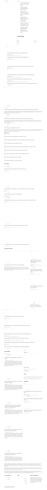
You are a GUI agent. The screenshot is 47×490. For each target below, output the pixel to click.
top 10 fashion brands (27, 376)
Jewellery (28, 396)
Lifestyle (8, 186)
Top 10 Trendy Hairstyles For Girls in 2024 (12, 157)
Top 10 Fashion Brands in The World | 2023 (13, 143)
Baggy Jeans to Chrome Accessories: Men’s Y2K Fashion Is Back (20, 66)
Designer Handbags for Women (31, 377)
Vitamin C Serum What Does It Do (37, 378)
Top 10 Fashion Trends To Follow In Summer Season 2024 (16, 150)
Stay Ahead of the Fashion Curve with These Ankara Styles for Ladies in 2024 (20, 146)
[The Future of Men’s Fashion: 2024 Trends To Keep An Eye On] (23, 235)
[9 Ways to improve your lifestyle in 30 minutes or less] (23, 166)
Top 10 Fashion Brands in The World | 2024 (13, 160)
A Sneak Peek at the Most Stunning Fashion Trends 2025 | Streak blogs (18, 118)
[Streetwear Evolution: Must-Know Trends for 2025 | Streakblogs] (14, 372)
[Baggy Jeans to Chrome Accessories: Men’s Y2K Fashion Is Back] (25, 62)
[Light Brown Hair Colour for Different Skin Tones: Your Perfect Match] (36, 254)
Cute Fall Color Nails (30, 378)
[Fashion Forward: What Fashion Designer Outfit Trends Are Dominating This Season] (23, 96)
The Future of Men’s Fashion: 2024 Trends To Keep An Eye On (16, 153)
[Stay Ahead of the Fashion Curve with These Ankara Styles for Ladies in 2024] (23, 196)
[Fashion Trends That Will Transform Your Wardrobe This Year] (25, 77)
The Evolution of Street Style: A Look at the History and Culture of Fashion (19, 139)
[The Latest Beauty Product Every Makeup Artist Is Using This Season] (14, 444)
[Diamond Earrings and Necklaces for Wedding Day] (36, 295)
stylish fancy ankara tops (34, 376)
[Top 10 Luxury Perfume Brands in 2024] (23, 122)
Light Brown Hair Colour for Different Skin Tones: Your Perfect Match (35, 261)
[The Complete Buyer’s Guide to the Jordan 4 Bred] (25, 49)
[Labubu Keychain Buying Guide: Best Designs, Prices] (25, 55)
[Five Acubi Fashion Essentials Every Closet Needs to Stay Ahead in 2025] (14, 420)
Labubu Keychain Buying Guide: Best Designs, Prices (24, 8)
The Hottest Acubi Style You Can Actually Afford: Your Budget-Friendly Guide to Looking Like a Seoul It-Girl (13, 406)
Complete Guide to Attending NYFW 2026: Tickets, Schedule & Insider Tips (24, 30)
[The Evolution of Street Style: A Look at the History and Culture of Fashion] (23, 178)
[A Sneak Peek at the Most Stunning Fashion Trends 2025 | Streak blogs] (23, 113)
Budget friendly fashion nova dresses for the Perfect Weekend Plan (20, 74)
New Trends (18, 40)
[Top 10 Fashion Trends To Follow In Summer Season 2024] (23, 212)
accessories (26, 370)
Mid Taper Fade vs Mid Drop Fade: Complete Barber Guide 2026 (36, 270)
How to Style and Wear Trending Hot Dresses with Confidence (16, 346)
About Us (18, 43)
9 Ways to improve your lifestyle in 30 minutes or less (15, 136)
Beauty (18, 42)
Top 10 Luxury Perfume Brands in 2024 (12, 127)
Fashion (18, 41)
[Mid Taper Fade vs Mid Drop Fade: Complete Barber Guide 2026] (36, 265)
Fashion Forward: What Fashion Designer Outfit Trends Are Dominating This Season (21, 109)
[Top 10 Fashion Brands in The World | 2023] (23, 191)
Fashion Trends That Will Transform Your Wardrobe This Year (24, 24)
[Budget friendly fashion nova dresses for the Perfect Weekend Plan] (25, 71)
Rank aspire (13, 487)
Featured (8, 105)
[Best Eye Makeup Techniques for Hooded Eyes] (36, 279)
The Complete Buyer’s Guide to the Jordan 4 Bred (24, 4)
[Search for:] (38, 40)
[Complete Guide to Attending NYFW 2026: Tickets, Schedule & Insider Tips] (25, 81)
